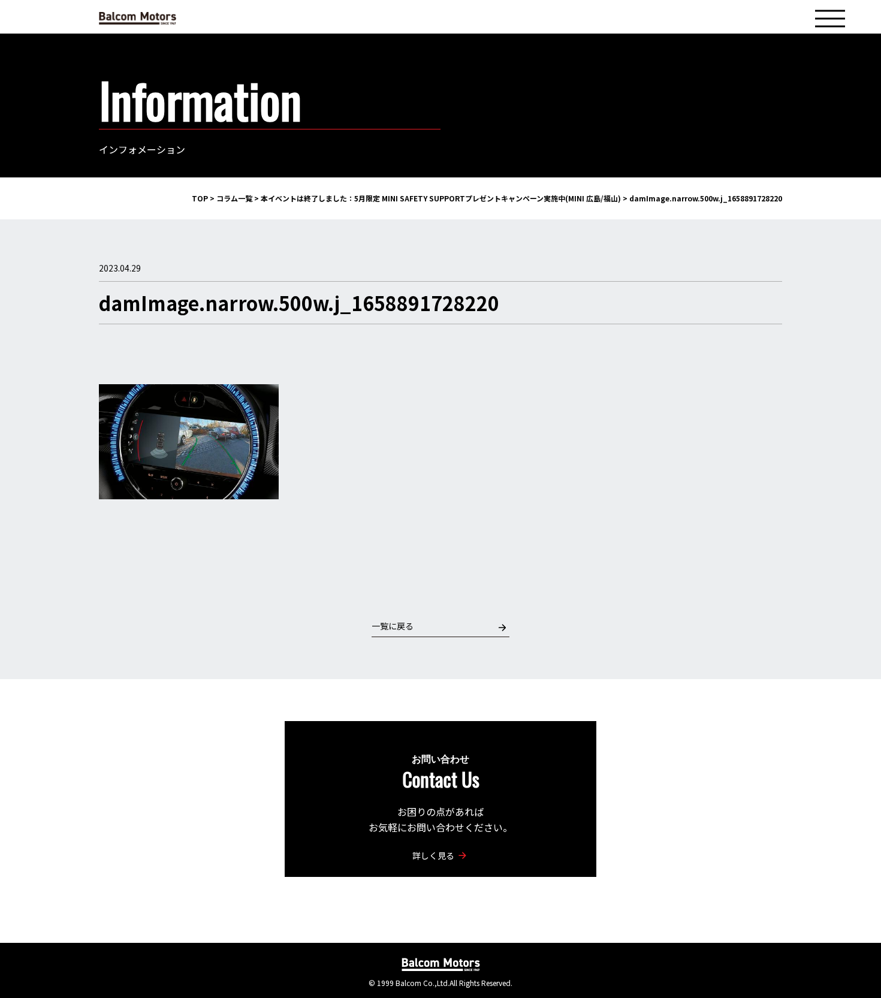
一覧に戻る (393, 626)
